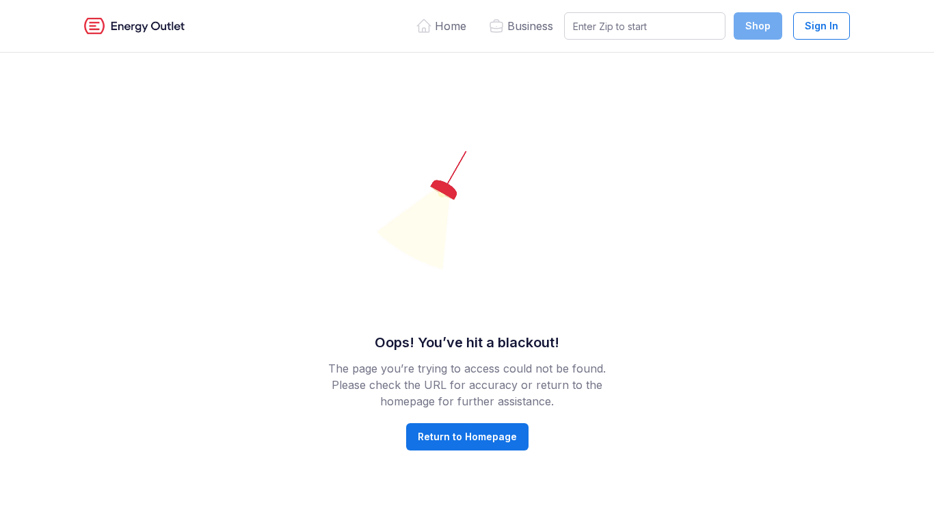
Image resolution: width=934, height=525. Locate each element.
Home (450, 26)
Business (530, 26)
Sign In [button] (821, 25)
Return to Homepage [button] (467, 436)
